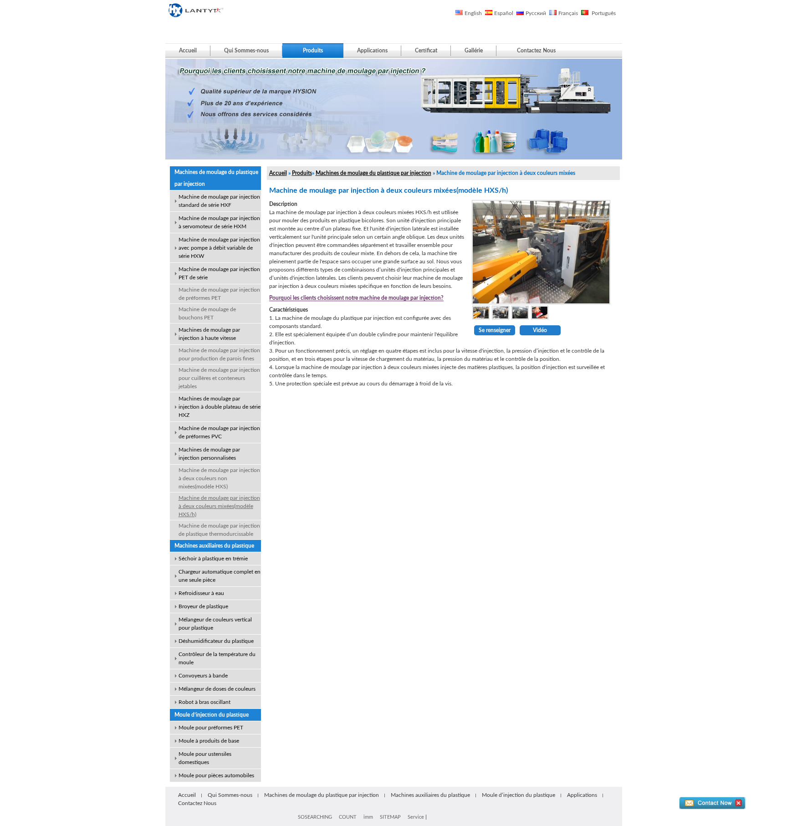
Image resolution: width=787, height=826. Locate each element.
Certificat (426, 50)
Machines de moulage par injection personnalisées (209, 454)
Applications (372, 50)
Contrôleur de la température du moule (217, 658)
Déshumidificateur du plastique (216, 641)
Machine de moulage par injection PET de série (219, 273)
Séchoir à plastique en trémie (213, 558)
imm (368, 817)
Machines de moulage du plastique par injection (216, 178)
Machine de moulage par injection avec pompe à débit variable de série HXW (219, 248)
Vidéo (540, 330)
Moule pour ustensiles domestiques (205, 758)
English (473, 13)
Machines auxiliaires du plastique (214, 546)
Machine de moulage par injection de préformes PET (219, 294)
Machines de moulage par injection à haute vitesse (209, 334)
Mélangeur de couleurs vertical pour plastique (215, 624)
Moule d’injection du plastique (211, 715)
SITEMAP (390, 817)
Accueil (188, 50)
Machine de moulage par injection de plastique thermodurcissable (219, 530)
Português (603, 13)
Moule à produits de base (209, 741)
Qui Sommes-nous (246, 50)
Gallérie (474, 50)
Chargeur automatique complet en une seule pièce (220, 576)
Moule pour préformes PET (211, 727)
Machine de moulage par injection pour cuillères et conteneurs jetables (219, 378)
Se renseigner (495, 330)
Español (503, 13)
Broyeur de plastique (203, 606)
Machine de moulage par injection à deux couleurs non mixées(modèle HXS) (219, 478)
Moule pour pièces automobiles (216, 775)
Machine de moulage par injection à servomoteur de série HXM (219, 222)
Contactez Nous (536, 50)
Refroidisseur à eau (201, 593)
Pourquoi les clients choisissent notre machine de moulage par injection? (356, 298)
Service (416, 817)
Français (568, 13)
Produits (313, 50)
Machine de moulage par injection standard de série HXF (219, 201)
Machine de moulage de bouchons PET (207, 313)
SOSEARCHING (315, 817)
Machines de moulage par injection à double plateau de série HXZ (220, 407)
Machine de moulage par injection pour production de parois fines (219, 354)
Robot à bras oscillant (204, 702)
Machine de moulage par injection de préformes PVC (219, 432)
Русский (536, 13)
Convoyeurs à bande (203, 675)
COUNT (348, 817)
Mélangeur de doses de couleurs (217, 689)
